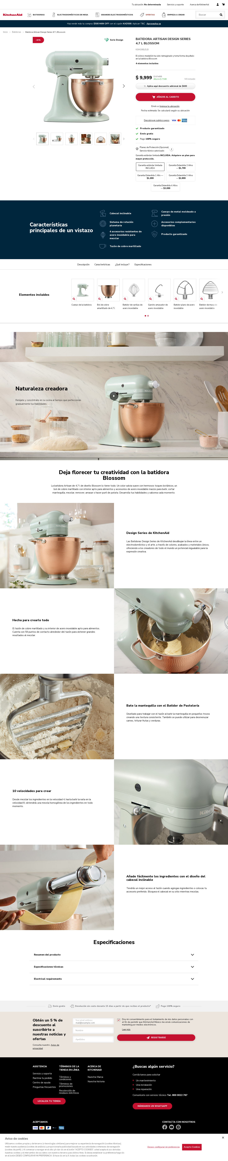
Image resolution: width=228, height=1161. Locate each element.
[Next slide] (124, 139)
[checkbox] (118, 1020)
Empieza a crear (176, 14)
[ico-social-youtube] (171, 1127)
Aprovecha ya (154, 23)
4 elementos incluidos (147, 64)
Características (102, 264)
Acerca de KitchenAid (199, 4)
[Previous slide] (34, 139)
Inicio (5, 32)
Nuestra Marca (95, 1077)
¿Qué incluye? (122, 264)
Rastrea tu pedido (42, 1078)
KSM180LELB (142, 49)
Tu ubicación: (146, 4)
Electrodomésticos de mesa (72, 14)
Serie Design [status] (116, 40)
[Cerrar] (223, 1137)
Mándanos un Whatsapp (152, 1106)
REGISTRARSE (158, 1037)
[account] (218, 4)
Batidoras (39, 14)
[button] (145, 315)
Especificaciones (143, 264)
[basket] (223, 4)
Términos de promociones (66, 1085)
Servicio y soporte (175, 4)
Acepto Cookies (192, 1147)
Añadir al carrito (167, 97)
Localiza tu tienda (49, 1101)
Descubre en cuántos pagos (156, 120)
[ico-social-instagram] (178, 1127)
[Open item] (74, 299)
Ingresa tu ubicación (169, 106)
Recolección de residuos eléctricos (69, 1092)
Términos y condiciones (65, 1078)
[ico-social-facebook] (165, 1127)
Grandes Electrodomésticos (117, 14)
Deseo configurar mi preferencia (163, 1147)
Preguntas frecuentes (44, 1087)
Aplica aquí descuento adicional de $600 (167, 86)
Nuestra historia (96, 1081)
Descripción (83, 264)
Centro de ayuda (41, 1082)
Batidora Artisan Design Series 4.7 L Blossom (163, 41)
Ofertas (150, 14)
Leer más (126, 1030)
